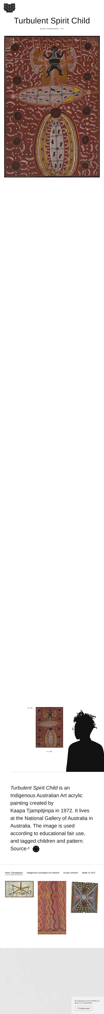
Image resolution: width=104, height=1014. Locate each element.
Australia (20, 825)
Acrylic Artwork (70, 872)
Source (18, 848)
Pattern (75, 841)
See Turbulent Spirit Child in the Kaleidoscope (36, 849)
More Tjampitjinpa (14, 872)
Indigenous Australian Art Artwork (43, 872)
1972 (66, 810)
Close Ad (90, 613)
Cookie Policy (87, 1003)
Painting (19, 803)
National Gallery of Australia (56, 818)
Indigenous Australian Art (38, 795)
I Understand (84, 1008)
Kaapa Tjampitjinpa (49, 29)
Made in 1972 (88, 872)
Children (46, 841)
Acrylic (75, 795)
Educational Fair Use (62, 833)
